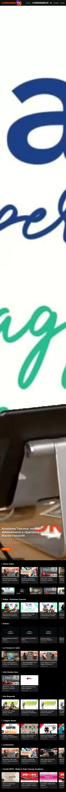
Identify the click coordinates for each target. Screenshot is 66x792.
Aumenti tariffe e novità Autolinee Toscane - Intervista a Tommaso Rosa (29, 615)
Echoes (6, 623)
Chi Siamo (28, 3)
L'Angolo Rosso (9, 720)
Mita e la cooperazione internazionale (9, 784)
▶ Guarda (6, 549)
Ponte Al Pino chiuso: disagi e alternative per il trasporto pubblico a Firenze (48, 615)
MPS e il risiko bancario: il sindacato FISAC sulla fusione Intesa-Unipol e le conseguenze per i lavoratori (29, 737)
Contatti (62, 3)
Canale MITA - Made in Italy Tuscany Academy (23, 769)
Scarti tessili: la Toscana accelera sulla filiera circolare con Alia (47, 712)
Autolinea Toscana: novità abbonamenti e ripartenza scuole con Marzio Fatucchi (10, 615)
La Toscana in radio (11, 648)
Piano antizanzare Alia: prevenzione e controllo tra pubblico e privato (29, 712)
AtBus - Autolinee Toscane (14, 599)
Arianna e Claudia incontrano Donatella (46, 639)
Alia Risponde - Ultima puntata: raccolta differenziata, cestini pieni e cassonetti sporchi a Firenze (10, 713)
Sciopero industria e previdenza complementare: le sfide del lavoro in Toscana (10, 737)
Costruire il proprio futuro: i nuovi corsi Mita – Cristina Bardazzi (29, 785)
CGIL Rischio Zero (10, 672)
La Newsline (8, 744)
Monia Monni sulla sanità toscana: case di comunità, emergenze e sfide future (10, 580)
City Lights (56, 3)
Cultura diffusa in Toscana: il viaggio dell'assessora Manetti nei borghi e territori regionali (48, 665)
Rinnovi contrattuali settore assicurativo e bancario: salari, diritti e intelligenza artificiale (48, 737)
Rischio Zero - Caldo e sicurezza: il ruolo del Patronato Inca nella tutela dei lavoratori (48, 581)
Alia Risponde (9, 696)
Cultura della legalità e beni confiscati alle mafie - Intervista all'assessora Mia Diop (29, 665)
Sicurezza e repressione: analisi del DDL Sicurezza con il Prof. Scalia (28, 580)
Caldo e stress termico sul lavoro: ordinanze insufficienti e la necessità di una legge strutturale (29, 689)
